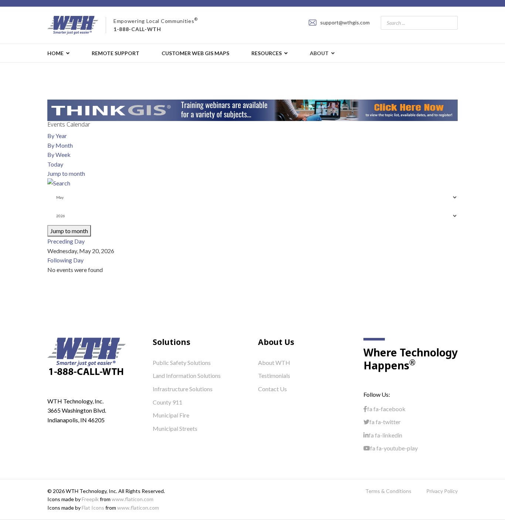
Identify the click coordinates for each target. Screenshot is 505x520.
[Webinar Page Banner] (252, 110)
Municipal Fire (171, 415)
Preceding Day (66, 241)
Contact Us (272, 388)
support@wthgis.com (345, 22)
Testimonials (274, 375)
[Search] (252, 183)
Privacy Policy (442, 491)
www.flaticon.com (132, 499)
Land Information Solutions (187, 375)
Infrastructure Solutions (183, 388)
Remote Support (115, 53)
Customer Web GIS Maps (195, 53)
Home (55, 53)
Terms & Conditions (388, 491)
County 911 (167, 402)
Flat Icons (93, 507)
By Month (60, 145)
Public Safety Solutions (182, 362)
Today (55, 164)
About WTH (274, 362)
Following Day (65, 260)
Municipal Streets (175, 428)
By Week (59, 154)
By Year (57, 135)
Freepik (90, 499)
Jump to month (66, 173)
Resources (266, 53)
